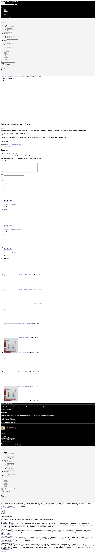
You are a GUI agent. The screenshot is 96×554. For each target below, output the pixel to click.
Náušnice (6, 44)
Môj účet (5, 9)
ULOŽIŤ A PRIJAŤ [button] (5, 550)
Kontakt (5, 59)
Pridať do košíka (4, 141)
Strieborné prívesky (11, 43)
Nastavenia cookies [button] (6, 507)
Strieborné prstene (11, 29)
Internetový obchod (6, 409)
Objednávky (6, 11)
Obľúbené (5, 10)
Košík (2, 63)
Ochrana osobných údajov (8, 419)
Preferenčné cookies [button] (6, 527)
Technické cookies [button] (5, 520)
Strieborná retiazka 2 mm (10, 204)
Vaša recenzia (5, 172)
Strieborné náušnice (11, 47)
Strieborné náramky (11, 36)
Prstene (5, 25)
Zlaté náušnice (10, 46)
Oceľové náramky (10, 37)
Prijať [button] (13, 507)
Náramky (6, 33)
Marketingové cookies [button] (6, 541)
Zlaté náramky (10, 35)
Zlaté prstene (9, 28)
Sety (5, 48)
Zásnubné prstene (10, 26)
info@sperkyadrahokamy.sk (8, 438)
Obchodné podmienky (7, 12)
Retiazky (9, 76)
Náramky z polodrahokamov (12, 39)
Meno (2, 174)
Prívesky (5, 40)
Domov (2, 76)
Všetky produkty (7, 51)
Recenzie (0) (7, 146)
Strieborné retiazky (19, 76)
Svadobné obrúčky (8, 32)
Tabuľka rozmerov (7, 16)
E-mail (3, 177)
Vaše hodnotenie (5, 161)
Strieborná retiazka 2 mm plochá (12, 229)
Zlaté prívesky (10, 41)
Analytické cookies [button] (6, 534)
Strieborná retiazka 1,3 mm (11, 252)
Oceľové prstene (10, 30)
